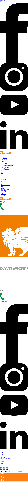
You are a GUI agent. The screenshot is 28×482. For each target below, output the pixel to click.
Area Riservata (3, 464)
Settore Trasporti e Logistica (6, 169)
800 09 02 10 (5, 299)
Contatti (2, 173)
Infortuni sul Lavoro (3, 190)
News (2, 170)
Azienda (2, 452)
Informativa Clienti (3, 461)
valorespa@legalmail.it (4, 301)
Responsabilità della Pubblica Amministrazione (9, 165)
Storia (2, 180)
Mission (4, 156)
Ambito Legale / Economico (6, 167)
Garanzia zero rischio (3, 188)
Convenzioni (2, 455)
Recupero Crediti (3, 195)
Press (2, 171)
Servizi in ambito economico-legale (5, 458)
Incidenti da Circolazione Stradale (5, 189)
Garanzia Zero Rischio (5, 160)
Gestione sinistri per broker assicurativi (5, 185)
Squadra (4, 157)
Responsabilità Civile (6, 164)
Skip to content (1, 472)
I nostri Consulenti (5, 158)
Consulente (2, 186)
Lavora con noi (3, 172)
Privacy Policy (3, 460)
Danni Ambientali (6, 166)
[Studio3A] (5, 153)
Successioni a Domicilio (7, 168)
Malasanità (5, 163)
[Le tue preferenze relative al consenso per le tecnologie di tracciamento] (1, 480)
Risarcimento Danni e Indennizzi (6, 161)
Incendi (2, 193)
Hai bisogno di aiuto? (2, 0)
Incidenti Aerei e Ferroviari (4, 191)
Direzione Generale (5, 155)
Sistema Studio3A (5, 159)
